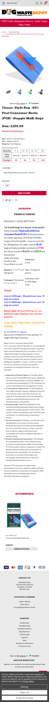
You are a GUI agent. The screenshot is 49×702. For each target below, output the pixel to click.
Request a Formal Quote (24, 643)
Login (21, 601)
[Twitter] (13, 200)
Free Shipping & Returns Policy (24, 607)
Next (44, 64)
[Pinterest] (16, 200)
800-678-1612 (12, 3)
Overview (24, 208)
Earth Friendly (24, 634)
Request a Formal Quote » (13, 131)
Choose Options (21, 549)
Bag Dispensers (24, 632)
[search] (36, 3)
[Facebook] (3, 200)
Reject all (24, 692)
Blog (24, 640)
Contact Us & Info (24, 646)
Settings (24, 686)
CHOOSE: (8, 168)
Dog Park (24, 637)
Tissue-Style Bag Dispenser (17, 538)
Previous (4, 64)
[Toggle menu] (3, 4)
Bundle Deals (24, 623)
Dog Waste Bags (14, 32)
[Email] (6, 200)
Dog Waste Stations (25, 629)
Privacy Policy (28, 681)
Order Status (24, 604)
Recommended (24, 493)
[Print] (9, 200)
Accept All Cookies (24, 698)
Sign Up (27, 601)
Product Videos (24, 214)
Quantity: (6, 181)
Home (4, 32)
